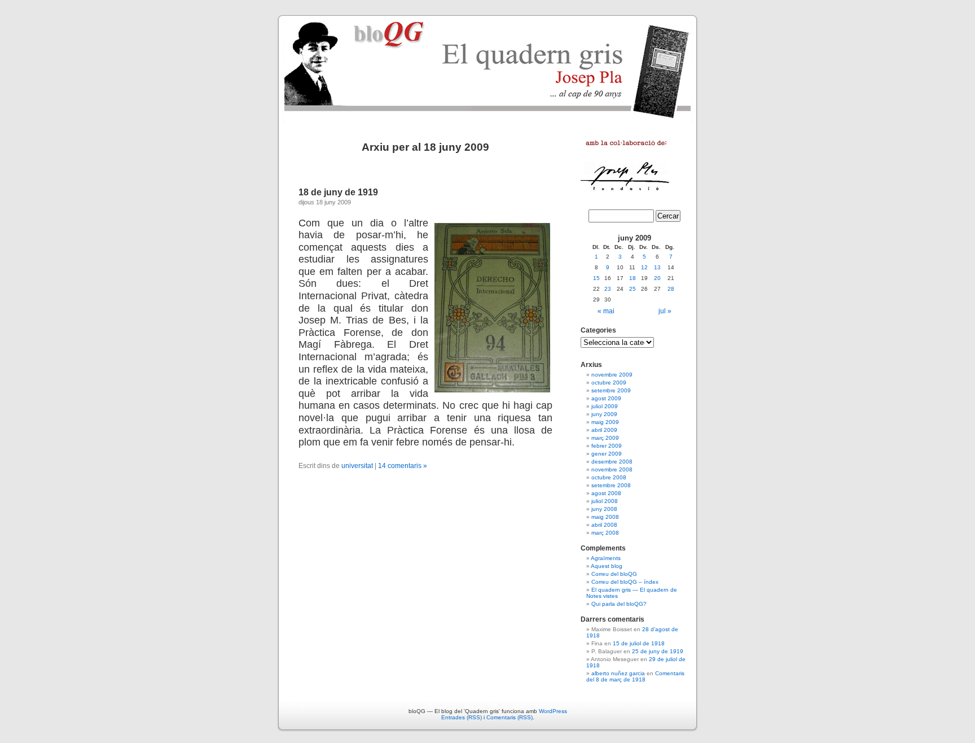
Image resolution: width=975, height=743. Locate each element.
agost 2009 (606, 398)
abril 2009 (604, 430)
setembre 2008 (611, 485)
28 (670, 289)
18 (632, 278)
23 (607, 289)
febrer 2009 (606, 446)
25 (632, 289)
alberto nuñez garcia (618, 673)
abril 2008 (604, 525)
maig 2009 (605, 422)
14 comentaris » (402, 466)
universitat (357, 466)
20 (657, 278)
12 (644, 267)
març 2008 (605, 533)
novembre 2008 (612, 469)
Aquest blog (606, 566)
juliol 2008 (604, 501)
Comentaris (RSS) (509, 717)
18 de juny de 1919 (338, 192)
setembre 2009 (611, 390)
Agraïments (606, 558)
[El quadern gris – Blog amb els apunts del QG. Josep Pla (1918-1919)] (487, 67)
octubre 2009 (608, 382)
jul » (664, 311)
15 (596, 278)
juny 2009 (604, 414)
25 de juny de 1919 (657, 651)
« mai (606, 311)
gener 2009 (606, 454)
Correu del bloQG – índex (624, 582)
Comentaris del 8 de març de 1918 (635, 676)
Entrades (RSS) (461, 717)
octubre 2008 (608, 477)
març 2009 (605, 438)
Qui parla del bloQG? (619, 604)
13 (657, 267)
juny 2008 (604, 509)
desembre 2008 (612, 461)
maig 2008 (605, 517)
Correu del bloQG (614, 574)
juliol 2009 (604, 406)
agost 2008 (606, 493)
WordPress (553, 711)
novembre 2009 (612, 375)
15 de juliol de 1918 (639, 643)
